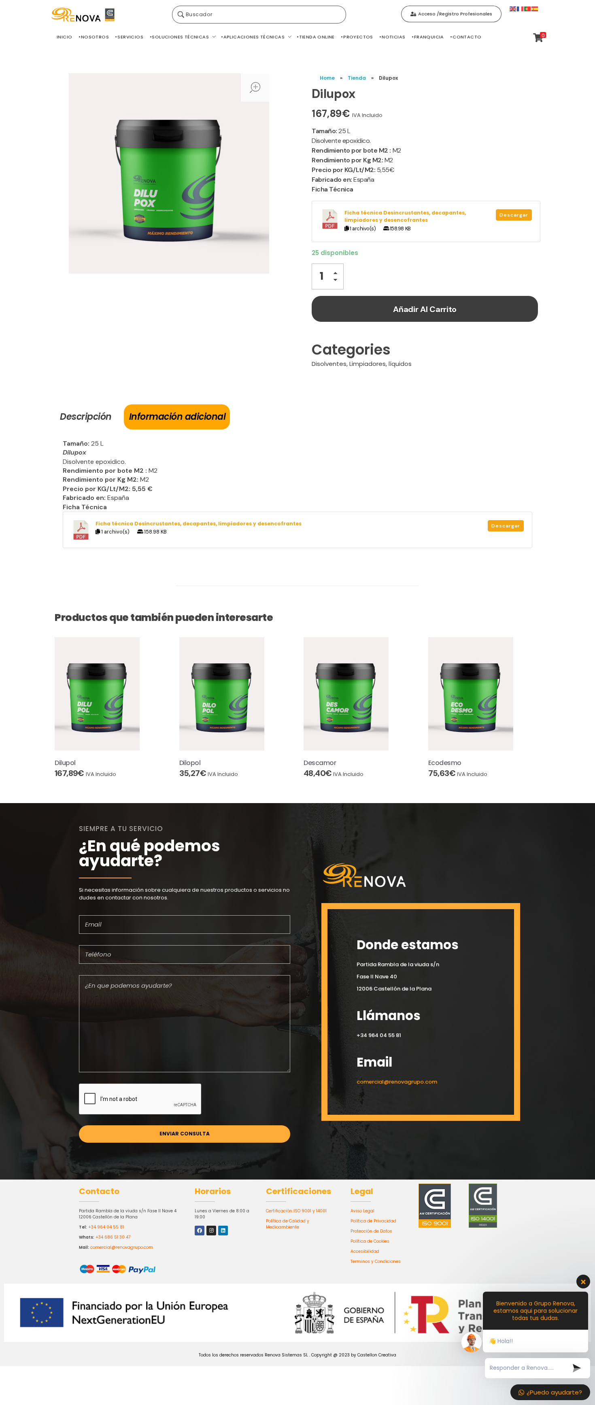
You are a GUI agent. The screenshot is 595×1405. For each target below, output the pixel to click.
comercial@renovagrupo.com (121, 1247)
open (255, 87)
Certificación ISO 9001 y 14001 (296, 1211)
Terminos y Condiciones (376, 1261)
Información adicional (177, 416)
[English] (513, 8)
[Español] (535, 8)
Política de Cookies (370, 1241)
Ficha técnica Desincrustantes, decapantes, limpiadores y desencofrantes (405, 216)
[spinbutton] (327, 276)
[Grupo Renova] (107, 14)
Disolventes (329, 363)
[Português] (527, 8)
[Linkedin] (223, 1230)
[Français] (520, 8)
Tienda (357, 77)
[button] (338, 274)
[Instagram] (211, 1230)
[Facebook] (199, 1230)
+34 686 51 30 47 (113, 1237)
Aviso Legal (362, 1211)
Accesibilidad (365, 1251)
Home (327, 77)
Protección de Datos (371, 1231)
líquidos (400, 363)
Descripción (86, 416)
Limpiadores (367, 363)
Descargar (513, 215)
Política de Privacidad (373, 1221)
